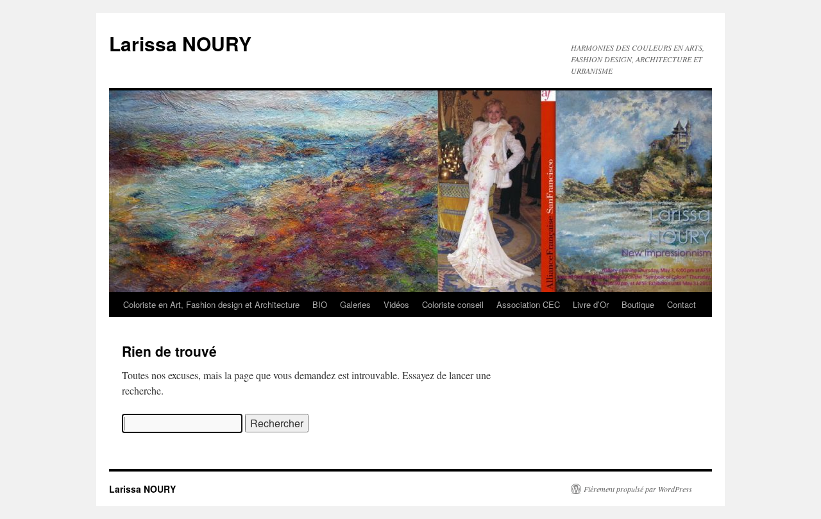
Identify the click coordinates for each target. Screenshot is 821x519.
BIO (319, 304)
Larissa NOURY (180, 43)
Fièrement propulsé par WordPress (638, 489)
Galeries (355, 304)
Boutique (638, 304)
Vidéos (396, 304)
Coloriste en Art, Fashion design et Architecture (211, 304)
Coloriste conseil (453, 304)
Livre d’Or (591, 304)
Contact (681, 304)
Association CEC (528, 304)
